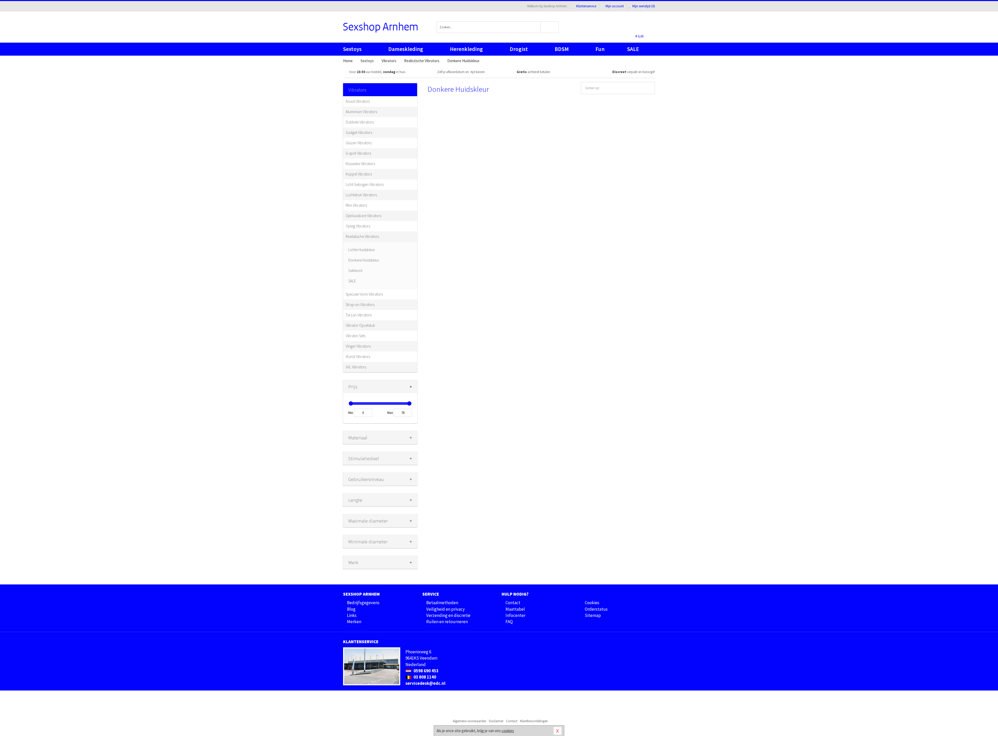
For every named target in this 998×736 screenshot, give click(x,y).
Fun (600, 49)
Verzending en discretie (448, 615)
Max (390, 413)
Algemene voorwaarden (469, 721)
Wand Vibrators (358, 356)
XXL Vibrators (356, 366)
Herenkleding (466, 49)
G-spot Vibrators (358, 153)
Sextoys (352, 49)
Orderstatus (596, 609)
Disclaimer (496, 721)
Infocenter (515, 615)
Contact (512, 602)
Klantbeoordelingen (534, 721)
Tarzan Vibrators (359, 314)
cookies (508, 730)
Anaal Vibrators (358, 101)
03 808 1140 (424, 677)
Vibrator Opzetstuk (360, 325)
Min (350, 413)
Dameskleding (405, 49)
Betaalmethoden (442, 602)
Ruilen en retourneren (447, 621)
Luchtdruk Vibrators (361, 194)
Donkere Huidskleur (363, 260)
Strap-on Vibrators (360, 304)
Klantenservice (586, 6)
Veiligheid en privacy (445, 609)
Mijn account (615, 6)
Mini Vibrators (356, 205)
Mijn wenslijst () (643, 6)
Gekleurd (355, 270)
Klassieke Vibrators (360, 163)
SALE (633, 49)
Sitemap (593, 615)
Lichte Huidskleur (361, 249)
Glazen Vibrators (359, 142)
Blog (351, 609)
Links (352, 615)
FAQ (509, 621)
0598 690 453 (425, 671)
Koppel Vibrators (359, 174)
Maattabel (515, 609)
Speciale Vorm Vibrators (364, 294)
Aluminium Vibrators (361, 111)
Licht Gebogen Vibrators (365, 184)
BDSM (562, 49)
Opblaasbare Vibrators (363, 215)
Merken (354, 621)
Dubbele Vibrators (360, 122)
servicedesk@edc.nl (425, 683)
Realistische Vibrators (362, 236)
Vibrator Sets (355, 335)
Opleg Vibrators (358, 226)
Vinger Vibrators (358, 346)
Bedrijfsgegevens (363, 602)
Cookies (592, 602)
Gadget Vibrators (359, 132)
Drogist (519, 49)
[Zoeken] (550, 27)
